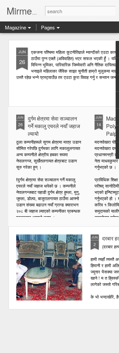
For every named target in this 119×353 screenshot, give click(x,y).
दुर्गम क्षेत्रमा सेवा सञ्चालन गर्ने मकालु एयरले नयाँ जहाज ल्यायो (54, 126)
